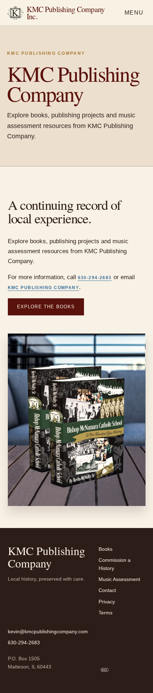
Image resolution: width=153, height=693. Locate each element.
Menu (134, 13)
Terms (105, 612)
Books (105, 549)
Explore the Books (46, 306)
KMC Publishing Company (43, 287)
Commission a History (115, 564)
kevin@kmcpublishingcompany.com (48, 631)
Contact (107, 590)
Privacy (107, 601)
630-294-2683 (95, 277)
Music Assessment (119, 579)
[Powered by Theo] (105, 670)
